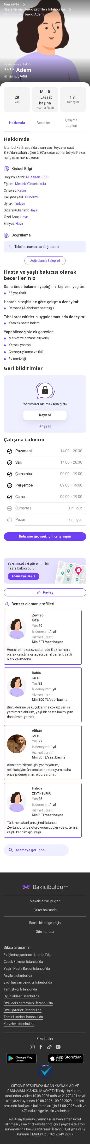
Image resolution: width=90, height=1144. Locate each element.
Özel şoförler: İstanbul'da (23, 1010)
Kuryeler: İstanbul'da (19, 1024)
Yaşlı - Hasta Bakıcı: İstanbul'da (27, 968)
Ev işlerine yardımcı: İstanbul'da (27, 955)
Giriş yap (45, 426)
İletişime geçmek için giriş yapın (45, 536)
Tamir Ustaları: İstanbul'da (23, 1017)
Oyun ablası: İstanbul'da (21, 996)
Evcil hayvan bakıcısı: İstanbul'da (28, 982)
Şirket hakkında (45, 910)
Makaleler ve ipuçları (45, 901)
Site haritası (45, 932)
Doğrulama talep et (45, 260)
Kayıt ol (45, 415)
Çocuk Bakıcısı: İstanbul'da (23, 962)
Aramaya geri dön (30, 850)
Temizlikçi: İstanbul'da (20, 989)
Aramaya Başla (24, 576)
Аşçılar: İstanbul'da (18, 975)
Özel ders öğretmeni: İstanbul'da (28, 1003)
